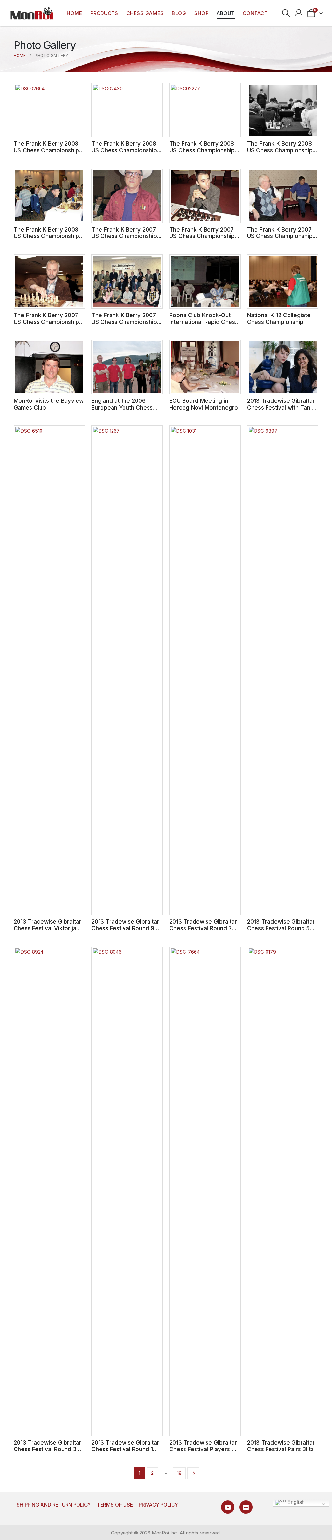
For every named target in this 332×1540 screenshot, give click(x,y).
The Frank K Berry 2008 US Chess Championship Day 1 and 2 (46, 236)
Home (74, 13)
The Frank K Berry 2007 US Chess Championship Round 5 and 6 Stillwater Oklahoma (280, 239)
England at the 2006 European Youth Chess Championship (122, 407)
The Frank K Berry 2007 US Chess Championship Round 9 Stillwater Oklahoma (124, 239)
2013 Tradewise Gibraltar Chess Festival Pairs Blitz (281, 1446)
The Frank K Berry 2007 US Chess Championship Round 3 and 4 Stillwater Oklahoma (46, 325)
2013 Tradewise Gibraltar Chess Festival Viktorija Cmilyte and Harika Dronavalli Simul (47, 931)
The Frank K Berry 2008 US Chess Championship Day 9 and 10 (46, 150)
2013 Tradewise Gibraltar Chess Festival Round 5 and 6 (281, 928)
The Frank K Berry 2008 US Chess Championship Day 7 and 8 (124, 150)
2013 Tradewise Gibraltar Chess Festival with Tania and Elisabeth (281, 407)
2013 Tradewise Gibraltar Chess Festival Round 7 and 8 (203, 928)
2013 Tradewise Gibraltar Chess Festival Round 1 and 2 (125, 1449)
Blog (179, 13)
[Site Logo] (31, 13)
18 (179, 1473)
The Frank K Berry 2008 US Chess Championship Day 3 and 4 (280, 150)
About (226, 13)
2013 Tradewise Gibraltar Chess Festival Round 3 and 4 (47, 1449)
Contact (255, 13)
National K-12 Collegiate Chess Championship (279, 318)
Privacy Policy (158, 1505)
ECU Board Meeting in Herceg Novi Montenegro (203, 404)
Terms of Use (115, 1505)
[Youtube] (227, 1507)
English (295, 1502)
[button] (286, 13)
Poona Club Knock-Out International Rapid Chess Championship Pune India (203, 322)
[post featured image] (49, 110)
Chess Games (145, 13)
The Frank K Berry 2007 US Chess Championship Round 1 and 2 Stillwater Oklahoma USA (124, 325)
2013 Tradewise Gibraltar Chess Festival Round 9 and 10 (125, 928)
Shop (201, 13)
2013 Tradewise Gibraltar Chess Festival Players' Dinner (203, 1449)
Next (193, 1473)
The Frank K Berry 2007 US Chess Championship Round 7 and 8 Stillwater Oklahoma (202, 239)
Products (104, 13)
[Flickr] (246, 1507)
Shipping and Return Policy (54, 1505)
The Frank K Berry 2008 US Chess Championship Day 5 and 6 (202, 150)
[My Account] (298, 13)
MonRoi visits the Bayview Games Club (49, 404)
